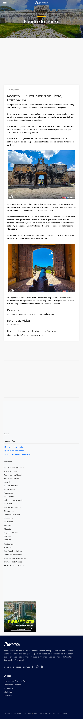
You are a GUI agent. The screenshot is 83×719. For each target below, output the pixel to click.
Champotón (9, 511)
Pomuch (7, 540)
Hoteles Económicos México (15, 681)
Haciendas (8, 522)
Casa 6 (7, 482)
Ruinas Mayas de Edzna (14, 468)
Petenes (7, 536)
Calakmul (8, 504)
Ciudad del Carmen (12, 515)
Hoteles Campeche (14, 447)
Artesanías (8, 493)
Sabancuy (8, 547)
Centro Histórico (11, 486)
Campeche (14, 89)
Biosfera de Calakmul (13, 507)
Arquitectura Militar (12, 478)
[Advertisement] (41, 58)
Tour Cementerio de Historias (18, 454)
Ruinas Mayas (9, 489)
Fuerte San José (11, 471)
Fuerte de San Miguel (13, 475)
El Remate (8, 518)
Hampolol (8, 525)
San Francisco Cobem (13, 551)
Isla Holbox (8, 692)
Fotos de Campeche (15, 565)
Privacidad (27, 713)
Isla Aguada (9, 496)
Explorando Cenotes (12, 685)
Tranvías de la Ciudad (13, 562)
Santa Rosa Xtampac (13, 555)
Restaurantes (9, 544)
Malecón (7, 529)
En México (8, 696)
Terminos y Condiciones (12, 713)
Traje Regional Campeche (15, 558)
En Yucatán (8, 688)
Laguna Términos (11, 532)
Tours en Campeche (15, 451)
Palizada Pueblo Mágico (14, 500)
